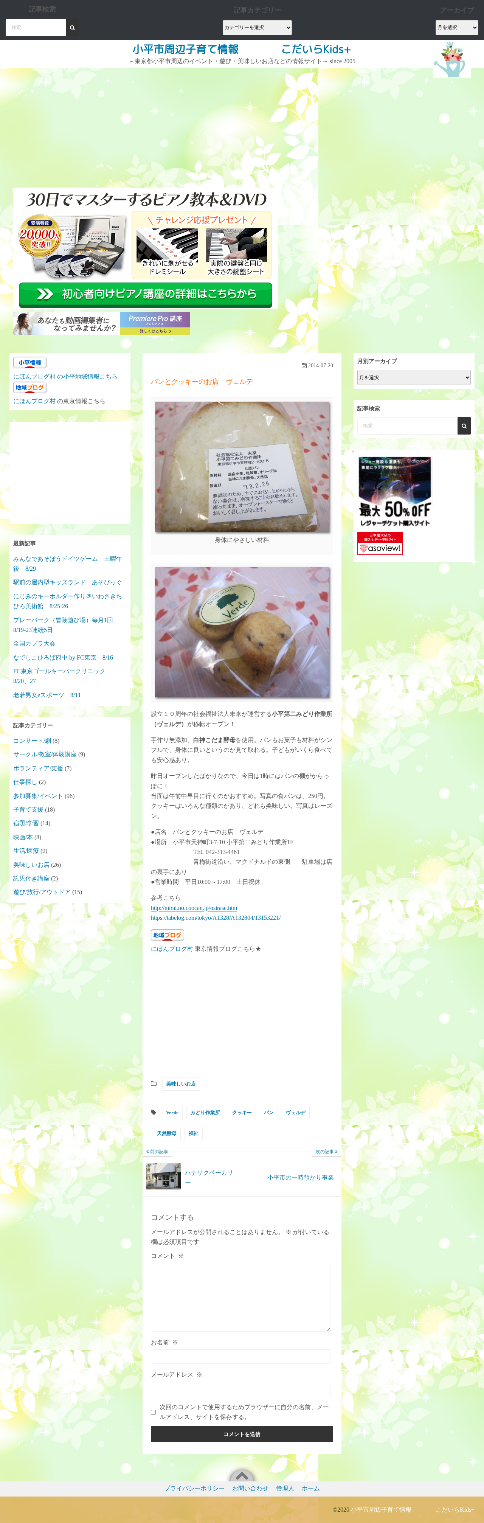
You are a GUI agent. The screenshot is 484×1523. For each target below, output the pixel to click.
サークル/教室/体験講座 (45, 754)
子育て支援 (28, 809)
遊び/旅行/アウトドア (42, 892)
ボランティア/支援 (38, 768)
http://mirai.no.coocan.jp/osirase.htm (194, 908)
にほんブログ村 (172, 948)
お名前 (164, 1342)
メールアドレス (176, 1374)
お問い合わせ (250, 1488)
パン (269, 1112)
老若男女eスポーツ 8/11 (47, 695)
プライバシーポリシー (194, 1488)
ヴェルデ (296, 1112)
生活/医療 (26, 851)
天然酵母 (167, 1133)
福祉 (194, 1133)
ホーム (311, 1488)
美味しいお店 (181, 1084)
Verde (172, 1112)
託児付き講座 (31, 878)
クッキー (242, 1112)
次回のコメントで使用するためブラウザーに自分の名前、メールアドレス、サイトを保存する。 (244, 1412)
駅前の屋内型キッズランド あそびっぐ (67, 582)
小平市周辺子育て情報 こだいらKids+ (242, 49)
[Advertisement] (146, 125)
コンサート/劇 (32, 740)
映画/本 (23, 837)
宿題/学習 (26, 823)
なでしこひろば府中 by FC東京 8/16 (63, 657)
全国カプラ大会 (37, 643)
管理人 (285, 1488)
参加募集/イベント (38, 796)
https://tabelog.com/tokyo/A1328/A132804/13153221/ (216, 917)
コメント (167, 1256)
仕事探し (25, 782)
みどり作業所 (205, 1112)
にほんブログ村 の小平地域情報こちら (65, 376)
